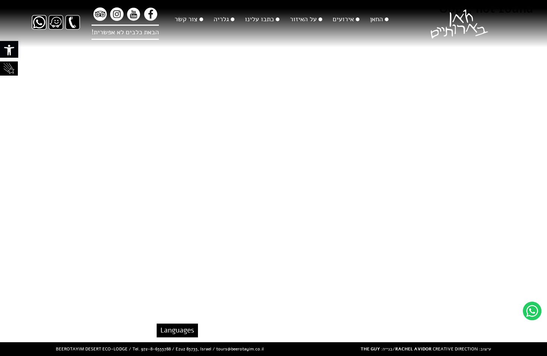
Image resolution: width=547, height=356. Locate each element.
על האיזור (303, 19)
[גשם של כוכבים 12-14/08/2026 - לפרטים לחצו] (9, 68)
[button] (9, 49)
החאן (376, 19)
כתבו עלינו (259, 19)
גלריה (221, 19)
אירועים (343, 19)
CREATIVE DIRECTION (436, 349)
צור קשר (186, 19)
